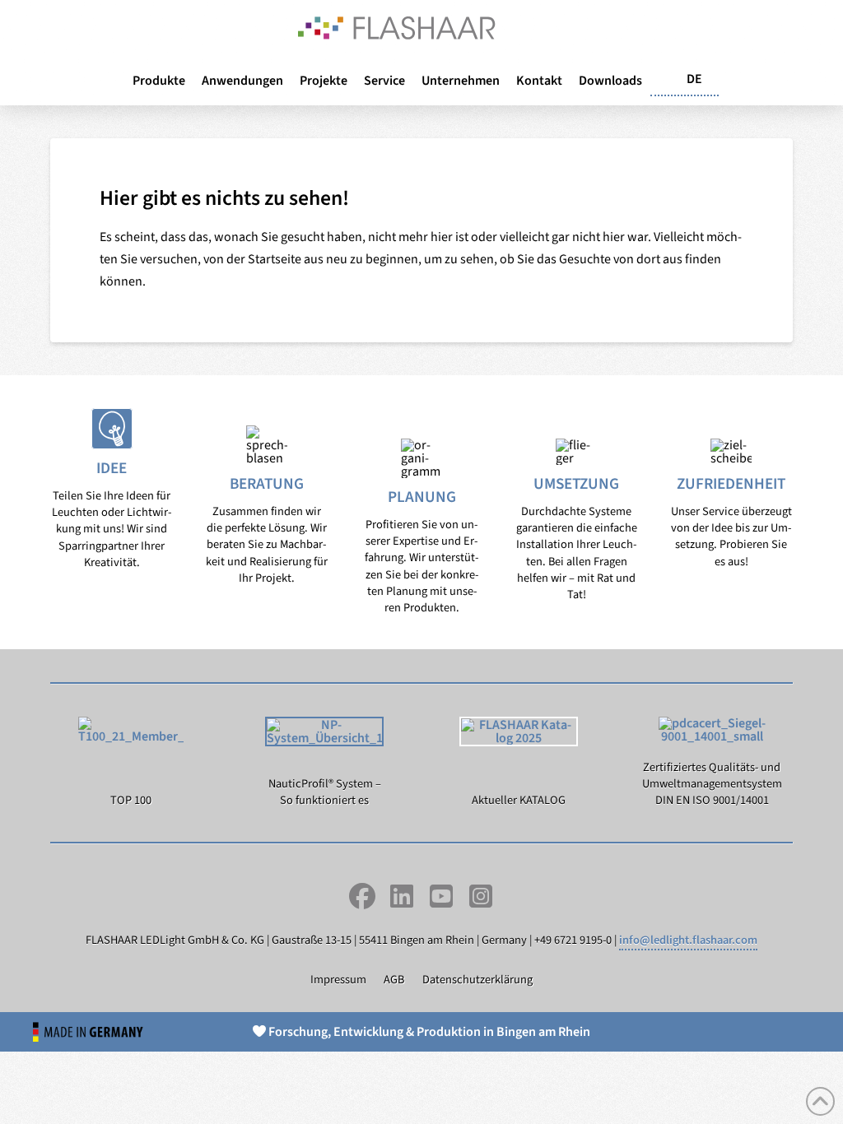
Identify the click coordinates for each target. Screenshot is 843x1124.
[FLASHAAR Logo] (397, 27)
